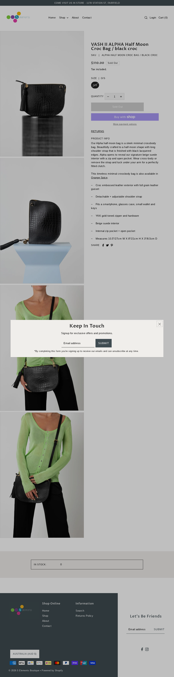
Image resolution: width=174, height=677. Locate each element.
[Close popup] (160, 324)
